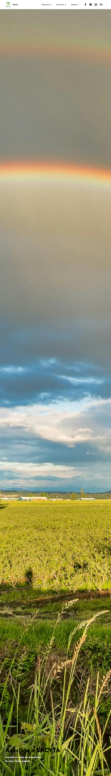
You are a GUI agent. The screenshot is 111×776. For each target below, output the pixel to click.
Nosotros (45, 4)
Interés (74, 4)
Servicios (60, 4)
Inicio (15, 4)
